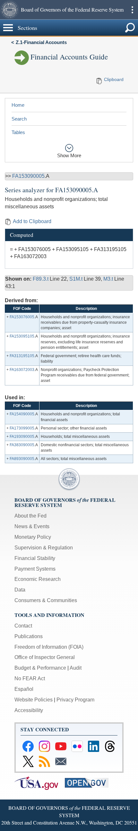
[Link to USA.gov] (39, 782)
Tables (18, 132)
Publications (28, 636)
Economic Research (37, 579)
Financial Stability (34, 558)
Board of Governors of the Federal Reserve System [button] (72, 9)
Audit (76, 668)
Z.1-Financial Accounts (41, 42)
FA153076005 (22, 317)
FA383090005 (22, 445)
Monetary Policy (32, 537)
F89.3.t (41, 279)
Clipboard (114, 79)
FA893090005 (22, 458)
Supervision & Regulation (43, 547)
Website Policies (33, 699)
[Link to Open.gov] (89, 782)
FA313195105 (22, 356)
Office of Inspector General (44, 657)
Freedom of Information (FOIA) (48, 647)
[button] (9, 9)
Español (23, 689)
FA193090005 (22, 436)
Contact (23, 625)
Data (19, 589)
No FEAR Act (29, 678)
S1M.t (76, 279)
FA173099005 (22, 428)
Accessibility (28, 710)
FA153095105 (22, 336)
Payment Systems (35, 569)
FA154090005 (22, 414)
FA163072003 (22, 369)
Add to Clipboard (32, 221)
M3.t (108, 279)
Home (18, 105)
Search (19, 119)
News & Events (31, 526)
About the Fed (30, 516)
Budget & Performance (40, 668)
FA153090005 (28, 176)
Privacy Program (75, 699)
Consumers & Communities (45, 600)
